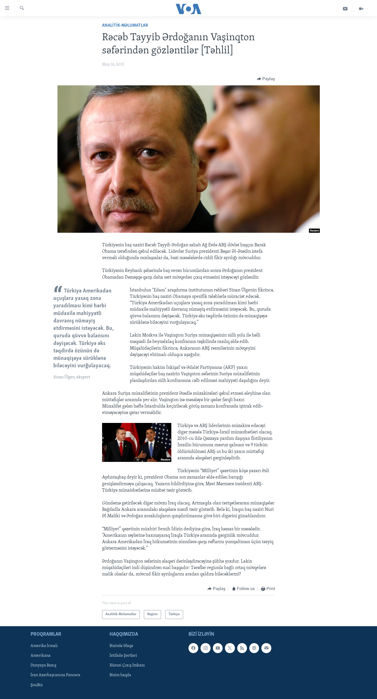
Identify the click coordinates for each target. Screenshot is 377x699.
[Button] (266, 79)
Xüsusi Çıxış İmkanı (127, 665)
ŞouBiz (37, 685)
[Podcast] (254, 648)
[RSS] (242, 648)
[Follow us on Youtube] (218, 648)
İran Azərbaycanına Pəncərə (55, 675)
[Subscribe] (266, 648)
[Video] (361, 9)
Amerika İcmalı (44, 646)
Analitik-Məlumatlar (125, 25)
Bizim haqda (120, 675)
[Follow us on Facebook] (193, 648)
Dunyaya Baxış (43, 665)
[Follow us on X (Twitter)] (230, 648)
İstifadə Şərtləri (123, 656)
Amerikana (41, 656)
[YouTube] (345, 9)
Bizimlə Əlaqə (121, 646)
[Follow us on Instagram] (205, 648)
